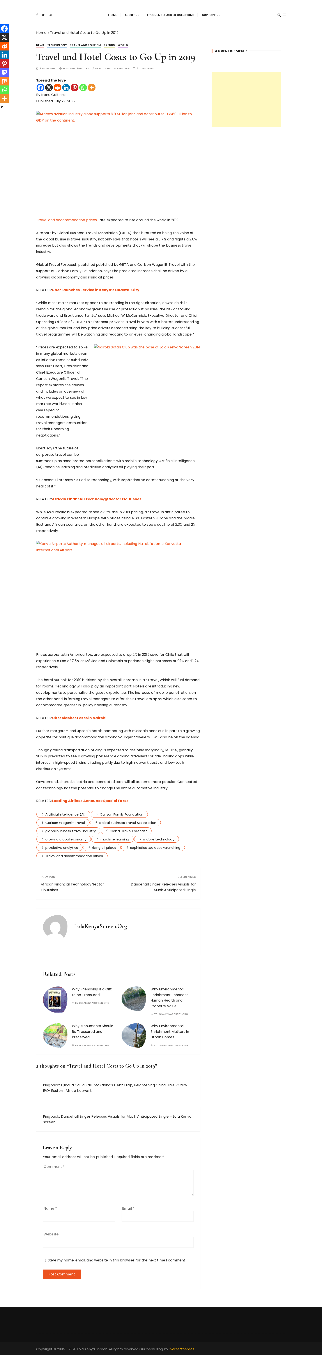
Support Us (211, 15)
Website (51, 1234)
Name (50, 1208)
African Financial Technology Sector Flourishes (96, 499)
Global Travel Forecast (128, 831)
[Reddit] (57, 87)
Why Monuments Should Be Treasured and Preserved (92, 1031)
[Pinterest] (74, 87)
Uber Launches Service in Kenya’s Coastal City (95, 289)
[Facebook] (40, 87)
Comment (54, 1166)
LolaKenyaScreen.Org (114, 68)
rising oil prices (104, 847)
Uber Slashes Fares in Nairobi (79, 717)
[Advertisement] (246, 99)
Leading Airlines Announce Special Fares (90, 800)
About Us (132, 15)
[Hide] (2, 107)
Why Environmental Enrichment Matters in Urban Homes (169, 1031)
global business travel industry (70, 831)
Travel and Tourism (85, 45)
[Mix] (4, 81)
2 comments (145, 68)
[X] (49, 87)
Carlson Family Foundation (121, 814)
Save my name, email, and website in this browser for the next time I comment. (117, 1260)
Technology (57, 45)
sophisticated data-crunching (155, 847)
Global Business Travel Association (127, 822)
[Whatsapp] (83, 87)
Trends (109, 45)
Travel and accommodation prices (67, 220)
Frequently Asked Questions (170, 15)
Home (112, 15)
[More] (92, 87)
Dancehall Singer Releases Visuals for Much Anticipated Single (163, 887)
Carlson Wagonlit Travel (65, 822)
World (123, 45)
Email (128, 1208)
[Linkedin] (66, 87)
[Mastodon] (4, 72)
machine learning (115, 839)
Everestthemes (181, 1349)
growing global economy (65, 839)
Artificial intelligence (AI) (65, 814)
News (40, 45)
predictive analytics (61, 847)
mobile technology (158, 839)
